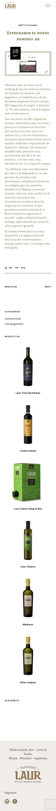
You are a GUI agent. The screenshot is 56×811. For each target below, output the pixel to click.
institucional (28, 25)
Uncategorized (14, 324)
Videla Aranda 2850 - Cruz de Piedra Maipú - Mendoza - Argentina (28, 754)
